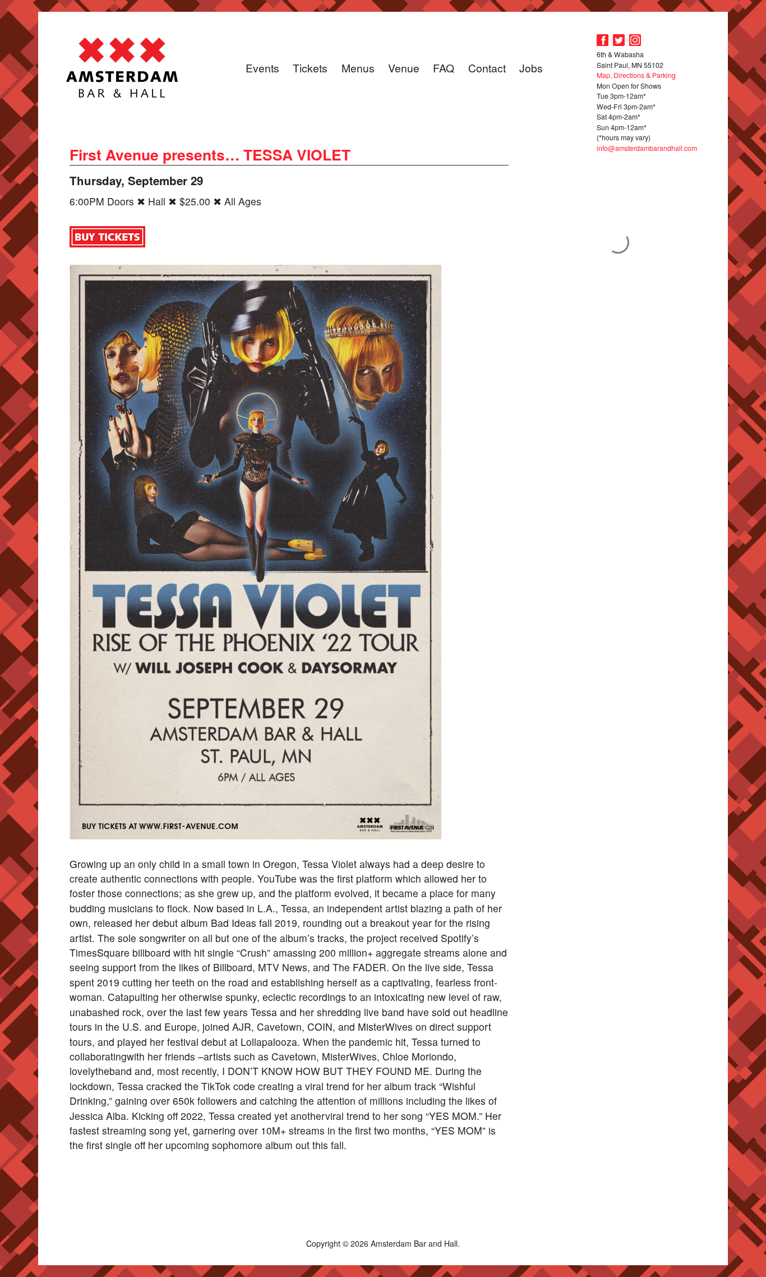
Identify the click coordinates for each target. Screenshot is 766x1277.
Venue (403, 67)
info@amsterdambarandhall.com (647, 148)
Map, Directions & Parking (636, 75)
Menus (358, 67)
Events (262, 67)
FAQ (443, 67)
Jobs (531, 67)
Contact (487, 67)
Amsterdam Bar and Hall (122, 67)
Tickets (310, 67)
